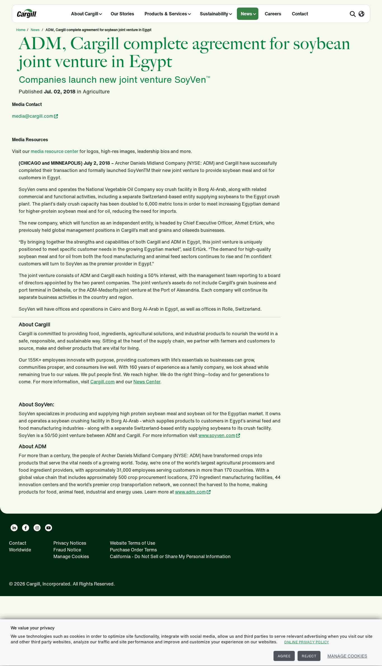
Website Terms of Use (132, 543)
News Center (146, 381)
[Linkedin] (14, 527)
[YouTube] (48, 527)
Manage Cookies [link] (71, 556)
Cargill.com (102, 381)
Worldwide (20, 549)
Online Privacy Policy (306, 642)
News (246, 13)
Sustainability (214, 13)
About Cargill (84, 13)
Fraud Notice (67, 549)
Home (20, 29)
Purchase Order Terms (133, 549)
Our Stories (122, 13)
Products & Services (166, 13)
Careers (273, 13)
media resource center (54, 151)
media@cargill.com (32, 116)
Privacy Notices (69, 543)
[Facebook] (25, 527)
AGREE (284, 656)
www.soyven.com (217, 435)
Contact (300, 13)
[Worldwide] (361, 14)
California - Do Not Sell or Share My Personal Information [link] (170, 556)
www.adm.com (190, 491)
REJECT (309, 656)
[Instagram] (37, 527)
